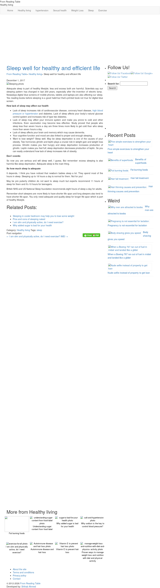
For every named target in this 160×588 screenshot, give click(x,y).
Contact (16, 578)
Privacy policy (19, 575)
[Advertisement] (80, 39)
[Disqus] (55, 327)
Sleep (91, 10)
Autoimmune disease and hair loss (42, 551)
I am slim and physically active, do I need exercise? (38, 222)
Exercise (102, 10)
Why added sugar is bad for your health (32, 225)
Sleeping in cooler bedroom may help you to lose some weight (43, 215)
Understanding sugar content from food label (42, 528)
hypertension (42, 10)
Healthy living (24, 10)
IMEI (64, 236)
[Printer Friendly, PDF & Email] (92, 234)
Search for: (113, 83)
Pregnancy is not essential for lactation (127, 225)
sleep (39, 230)
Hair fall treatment (140, 178)
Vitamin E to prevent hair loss (67, 551)
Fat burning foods (17, 533)
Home (10, 10)
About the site (19, 569)
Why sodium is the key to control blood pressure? (92, 525)
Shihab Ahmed (28, 586)
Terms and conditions (23, 572)
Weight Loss (77, 10)
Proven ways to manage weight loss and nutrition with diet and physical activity (93, 556)
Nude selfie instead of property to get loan (129, 272)
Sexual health (60, 10)
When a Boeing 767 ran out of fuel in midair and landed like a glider (129, 255)
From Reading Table (30, 583)
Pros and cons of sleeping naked (29, 219)
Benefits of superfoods (141, 161)
